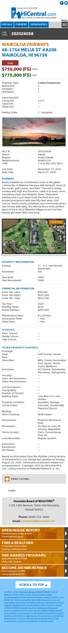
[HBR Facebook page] (62, 3)
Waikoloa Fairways (25, 44)
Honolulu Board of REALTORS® (34, 592)
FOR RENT (21, 24)
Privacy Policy (18, 594)
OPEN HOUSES (38, 24)
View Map (56, 221)
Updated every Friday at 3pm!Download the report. (21, 533)
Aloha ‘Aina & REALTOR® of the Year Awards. (24, 558)
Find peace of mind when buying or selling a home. (17, 545)
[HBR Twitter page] (66, 3)
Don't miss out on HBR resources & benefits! (24, 570)
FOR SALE (7, 24)
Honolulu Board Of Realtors (34, 13)
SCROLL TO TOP (31, 584)
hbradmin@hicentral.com (38, 521)
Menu (64, 20)
